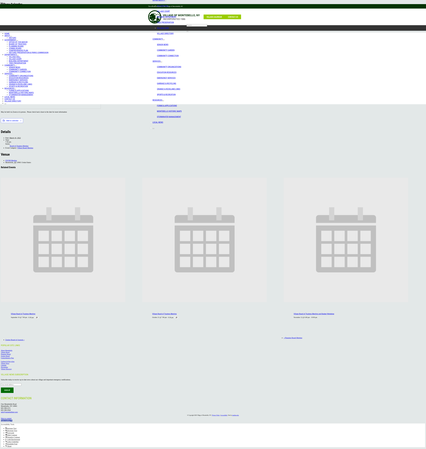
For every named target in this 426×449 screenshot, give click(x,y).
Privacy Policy (216, 415)
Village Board (5, 352)
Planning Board (6, 354)
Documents (4, 367)
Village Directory (6, 369)
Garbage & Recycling (7, 361)
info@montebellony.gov (9, 412)
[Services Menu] (13, 74)
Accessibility (224, 415)
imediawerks (235, 415)
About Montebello (6, 350)
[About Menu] (11, 36)
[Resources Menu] (163, 100)
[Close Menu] (153, 128)
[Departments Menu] (18, 55)
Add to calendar (12, 120)
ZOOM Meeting (11, 160)
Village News (5, 363)
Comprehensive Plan (7, 358)
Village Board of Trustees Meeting (23, 314)
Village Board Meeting (25, 148)
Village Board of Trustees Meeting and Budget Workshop (314, 314)
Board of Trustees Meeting (19, 146)
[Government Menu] (17, 40)
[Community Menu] (164, 39)
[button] (6, 421)
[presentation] (63, 301)
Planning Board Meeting (293, 338)
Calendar (3, 365)
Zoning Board (5, 356)
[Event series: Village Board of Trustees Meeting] (36, 317)
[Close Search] (187, 31)
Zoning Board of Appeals (15, 340)
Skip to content (6, 418)
